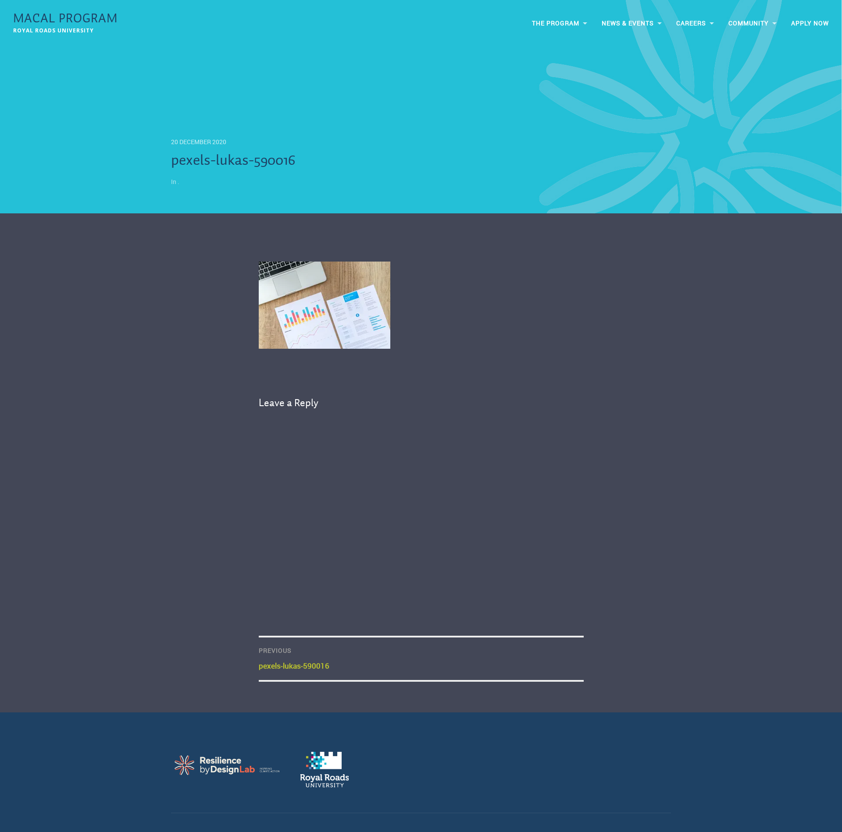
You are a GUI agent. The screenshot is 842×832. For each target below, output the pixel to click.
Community (748, 23)
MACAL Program (65, 19)
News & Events (628, 23)
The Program (555, 23)
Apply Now (810, 23)
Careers (691, 23)
